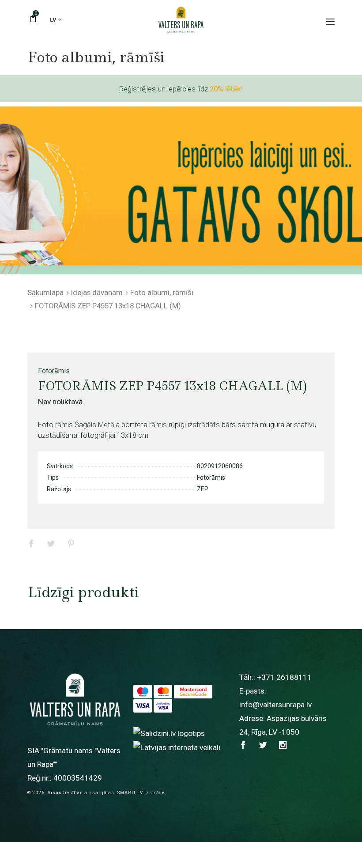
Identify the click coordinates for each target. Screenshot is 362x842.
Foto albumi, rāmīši (161, 292)
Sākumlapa (45, 292)
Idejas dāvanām (97, 292)
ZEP (202, 489)
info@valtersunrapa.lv (275, 704)
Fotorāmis (54, 371)
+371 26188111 (284, 677)
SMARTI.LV (130, 792)
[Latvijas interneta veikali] (176, 747)
